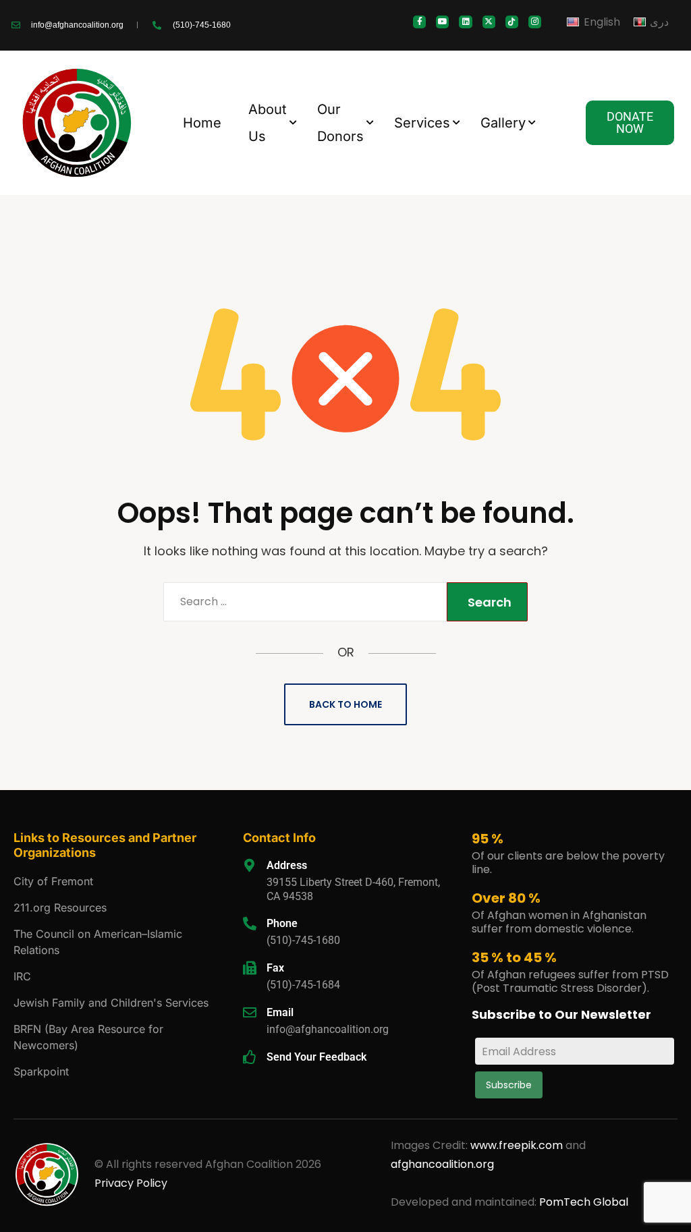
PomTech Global (583, 1202)
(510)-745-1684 (303, 984)
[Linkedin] (465, 22)
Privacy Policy (130, 1183)
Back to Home (345, 704)
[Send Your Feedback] (249, 1057)
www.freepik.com (517, 1145)
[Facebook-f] (419, 22)
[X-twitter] (488, 22)
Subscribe (509, 1085)
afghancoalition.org (442, 1164)
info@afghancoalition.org (328, 1029)
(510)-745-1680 (303, 940)
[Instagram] (534, 22)
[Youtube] (442, 22)
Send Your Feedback (316, 1057)
